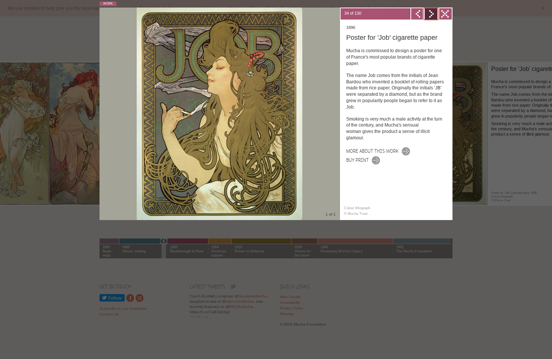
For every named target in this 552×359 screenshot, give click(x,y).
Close (444, 14)
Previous (417, 14)
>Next (431, 14)
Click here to (357, 159)
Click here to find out (372, 150)
